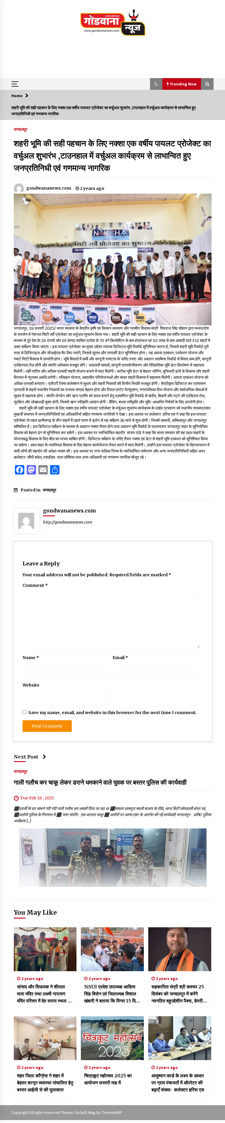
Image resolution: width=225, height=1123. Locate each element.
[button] (156, 84)
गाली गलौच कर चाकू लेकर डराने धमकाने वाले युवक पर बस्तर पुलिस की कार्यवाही (100, 782)
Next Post (26, 757)
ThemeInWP (112, 1112)
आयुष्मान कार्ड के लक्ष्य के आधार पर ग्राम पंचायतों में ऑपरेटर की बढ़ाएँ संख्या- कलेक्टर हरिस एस (177, 1083)
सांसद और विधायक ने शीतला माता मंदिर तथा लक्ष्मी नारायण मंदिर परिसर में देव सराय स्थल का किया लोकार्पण (44, 994)
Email (120, 657)
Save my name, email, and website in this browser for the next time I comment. (112, 712)
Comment (35, 585)
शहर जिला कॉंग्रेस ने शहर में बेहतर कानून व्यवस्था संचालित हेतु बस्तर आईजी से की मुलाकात (45, 1083)
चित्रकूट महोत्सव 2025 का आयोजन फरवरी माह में (108, 1079)
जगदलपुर (20, 129)
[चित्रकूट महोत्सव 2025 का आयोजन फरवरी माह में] (112, 1038)
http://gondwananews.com (67, 522)
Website (31, 685)
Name (31, 657)
